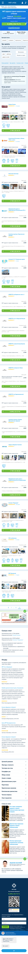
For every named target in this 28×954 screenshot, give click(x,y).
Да (14, 950)
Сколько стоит (20, 63)
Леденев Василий (16, 863)
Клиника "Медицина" (18, 640)
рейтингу (9, 54)
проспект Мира (4, 121)
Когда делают (5, 63)
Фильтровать (21, 52)
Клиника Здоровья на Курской (9, 707)
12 (19, 607)
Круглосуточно (18, 40)
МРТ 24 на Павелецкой (7, 667)
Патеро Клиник (16, 635)
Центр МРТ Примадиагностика (9, 723)
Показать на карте (21, 55)
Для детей (4, 40)
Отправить (5, 926)
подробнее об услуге (14, 28)
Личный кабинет (22, 3)
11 (16, 607)
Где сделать (12, 63)
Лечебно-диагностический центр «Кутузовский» (13, 688)
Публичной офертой (5, 929)
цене (4, 54)
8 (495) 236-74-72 (25, 3)
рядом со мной (6, 57)
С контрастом (10, 40)
